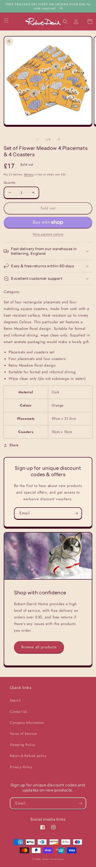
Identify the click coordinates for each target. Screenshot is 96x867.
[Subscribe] (76, 513)
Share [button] (13, 445)
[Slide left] (37, 139)
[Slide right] (58, 139)
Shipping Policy (22, 744)
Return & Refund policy (28, 755)
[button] (9, 20)
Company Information (27, 722)
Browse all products (39, 647)
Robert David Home (53, 859)
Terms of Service (23, 733)
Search (15, 700)
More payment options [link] (48, 234)
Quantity (10, 182)
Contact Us (18, 711)
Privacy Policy (21, 767)
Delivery (29, 174)
